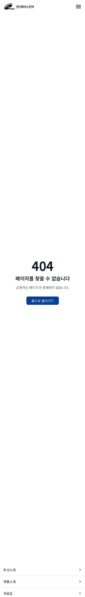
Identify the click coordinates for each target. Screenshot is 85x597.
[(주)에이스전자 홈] (19, 6)
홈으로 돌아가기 (42, 300)
